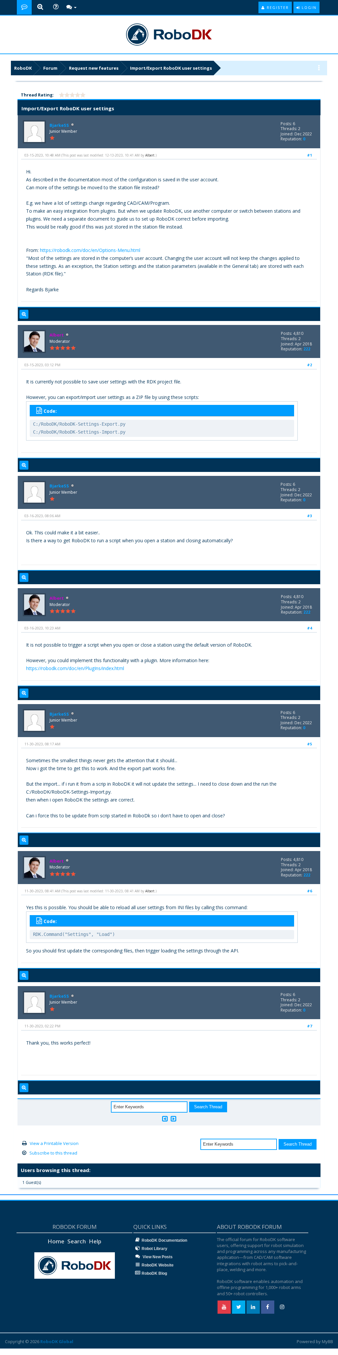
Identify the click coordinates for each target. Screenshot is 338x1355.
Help (95, 1241)
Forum (50, 68)
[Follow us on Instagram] (282, 1307)
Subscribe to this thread (53, 1153)
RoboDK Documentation (164, 1240)
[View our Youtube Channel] (224, 1307)
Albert (149, 155)
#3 (309, 515)
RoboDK (23, 68)
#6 (309, 890)
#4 (309, 627)
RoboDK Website (158, 1265)
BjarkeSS (59, 125)
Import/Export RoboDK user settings (171, 68)
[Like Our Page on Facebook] (267, 1307)
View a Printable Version (54, 1143)
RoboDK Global (56, 1341)
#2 (309, 364)
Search (76, 1241)
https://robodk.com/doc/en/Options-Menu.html (90, 250)
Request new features (93, 68)
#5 (309, 743)
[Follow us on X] (238, 1307)
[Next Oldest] (165, 1118)
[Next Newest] (173, 1118)
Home (56, 1241)
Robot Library (154, 1248)
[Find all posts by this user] (23, 314)
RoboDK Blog (154, 1273)
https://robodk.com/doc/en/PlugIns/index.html (75, 668)
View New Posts (157, 1257)
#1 (309, 155)
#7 (309, 1025)
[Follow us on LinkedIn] (253, 1307)
